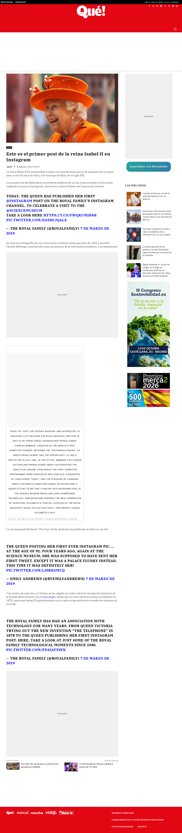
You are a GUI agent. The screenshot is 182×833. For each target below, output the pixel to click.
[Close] (140, 370)
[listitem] (91, 409)
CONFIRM (71, 458)
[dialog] (91, 416)
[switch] (126, 416)
